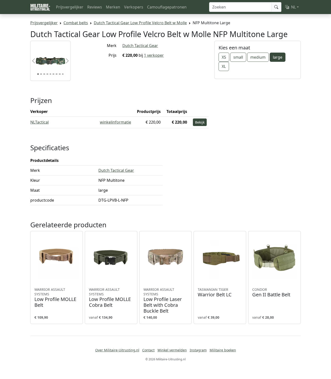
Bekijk (200, 122)
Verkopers (133, 7)
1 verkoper (154, 55)
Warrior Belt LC (215, 292)
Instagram (198, 350)
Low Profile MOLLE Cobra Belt (110, 297)
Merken (113, 7)
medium (258, 57)
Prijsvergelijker (69, 7)
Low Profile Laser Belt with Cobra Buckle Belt (162, 300)
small (238, 57)
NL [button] (293, 7)
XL (224, 66)
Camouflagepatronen (167, 7)
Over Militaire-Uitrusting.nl (117, 350)
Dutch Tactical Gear (140, 45)
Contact (148, 350)
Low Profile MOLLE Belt (55, 297)
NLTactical (39, 122)
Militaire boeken (223, 350)
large (277, 57)
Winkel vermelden (172, 350)
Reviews (94, 7)
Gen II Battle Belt (271, 292)
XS (224, 57)
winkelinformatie (115, 122)
